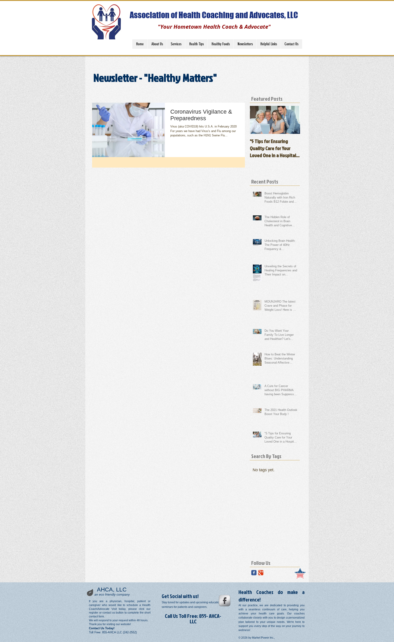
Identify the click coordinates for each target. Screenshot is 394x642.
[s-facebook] (224, 600)
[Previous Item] (257, 119)
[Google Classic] (260, 572)
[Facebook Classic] (254, 572)
